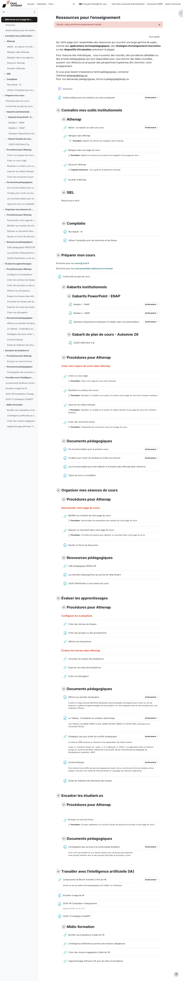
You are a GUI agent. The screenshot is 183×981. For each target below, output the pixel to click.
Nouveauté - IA (14, 84)
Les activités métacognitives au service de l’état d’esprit (21, 253)
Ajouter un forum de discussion (21, 236)
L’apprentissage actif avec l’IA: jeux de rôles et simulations (21, 426)
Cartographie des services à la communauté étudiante (21, 372)
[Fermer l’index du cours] (4, 12)
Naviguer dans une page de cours (21, 57)
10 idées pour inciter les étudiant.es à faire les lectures (21, 193)
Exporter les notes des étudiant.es (21, 307)
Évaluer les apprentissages (18, 263)
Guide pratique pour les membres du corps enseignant (21, 30)
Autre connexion (173, 4)
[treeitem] (19, 25)
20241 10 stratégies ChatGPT (19, 399)
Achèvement (150, 97)
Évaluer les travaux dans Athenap (21, 296)
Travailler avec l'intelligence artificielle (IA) (19, 377)
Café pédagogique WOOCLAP (21, 247)
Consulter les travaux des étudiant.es (21, 301)
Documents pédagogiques (19, 182)
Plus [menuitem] (51, 4)
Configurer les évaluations (19, 274)
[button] (74, 4)
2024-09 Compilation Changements (21, 394)
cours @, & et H (81, 263)
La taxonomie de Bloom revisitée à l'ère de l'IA (21, 383)
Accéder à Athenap (16, 68)
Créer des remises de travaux (21, 280)
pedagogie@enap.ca (117, 79)
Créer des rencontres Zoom (20, 177)
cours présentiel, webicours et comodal (93, 268)
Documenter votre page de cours (21, 220)
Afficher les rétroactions (18, 290)
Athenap (11, 41)
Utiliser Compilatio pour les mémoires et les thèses (21, 90)
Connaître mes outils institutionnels (19, 36)
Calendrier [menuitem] (42, 4)
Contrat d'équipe (15, 339)
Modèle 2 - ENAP (17, 128)
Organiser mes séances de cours (19, 209)
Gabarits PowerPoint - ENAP (20, 117)
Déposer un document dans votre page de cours (21, 231)
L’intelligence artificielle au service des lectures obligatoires (21, 415)
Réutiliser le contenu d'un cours (21, 166)
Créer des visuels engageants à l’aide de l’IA (21, 421)
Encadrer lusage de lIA (16, 388)
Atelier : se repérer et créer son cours (21, 46)
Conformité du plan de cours (19, 106)
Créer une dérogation (17, 312)
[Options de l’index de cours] (34, 12)
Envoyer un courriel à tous (19, 361)
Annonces (10, 25)
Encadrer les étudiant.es (17, 350)
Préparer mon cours (14, 95)
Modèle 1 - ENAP (17, 122)
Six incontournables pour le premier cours (21, 187)
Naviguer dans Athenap (18, 52)
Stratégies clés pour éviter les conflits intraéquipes (21, 334)
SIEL (9, 73)
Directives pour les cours (17, 101)
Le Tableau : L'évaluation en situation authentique (21, 328)
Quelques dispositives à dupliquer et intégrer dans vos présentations (22, 133)
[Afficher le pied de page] (176, 974)
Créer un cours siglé (17, 160)
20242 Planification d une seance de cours (21, 258)
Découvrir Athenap (16, 63)
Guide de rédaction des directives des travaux (21, 345)
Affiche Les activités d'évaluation (21, 323)
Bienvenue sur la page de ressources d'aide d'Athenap (19, 19)
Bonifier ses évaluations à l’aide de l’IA (21, 410)
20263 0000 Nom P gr (19, 144)
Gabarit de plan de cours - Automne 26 (20, 139)
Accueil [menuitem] (30, 4)
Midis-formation (15, 404)
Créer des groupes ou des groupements (21, 285)
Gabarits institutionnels (18, 112)
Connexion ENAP (155, 4)
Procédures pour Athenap (19, 149)
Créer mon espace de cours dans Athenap (21, 155)
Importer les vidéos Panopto (20, 171)
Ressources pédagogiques (20, 242)
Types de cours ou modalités (20, 204)
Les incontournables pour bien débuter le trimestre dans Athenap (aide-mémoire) (21, 198)
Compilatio (12, 79)
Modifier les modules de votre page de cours (21, 225)
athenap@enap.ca (77, 75)
